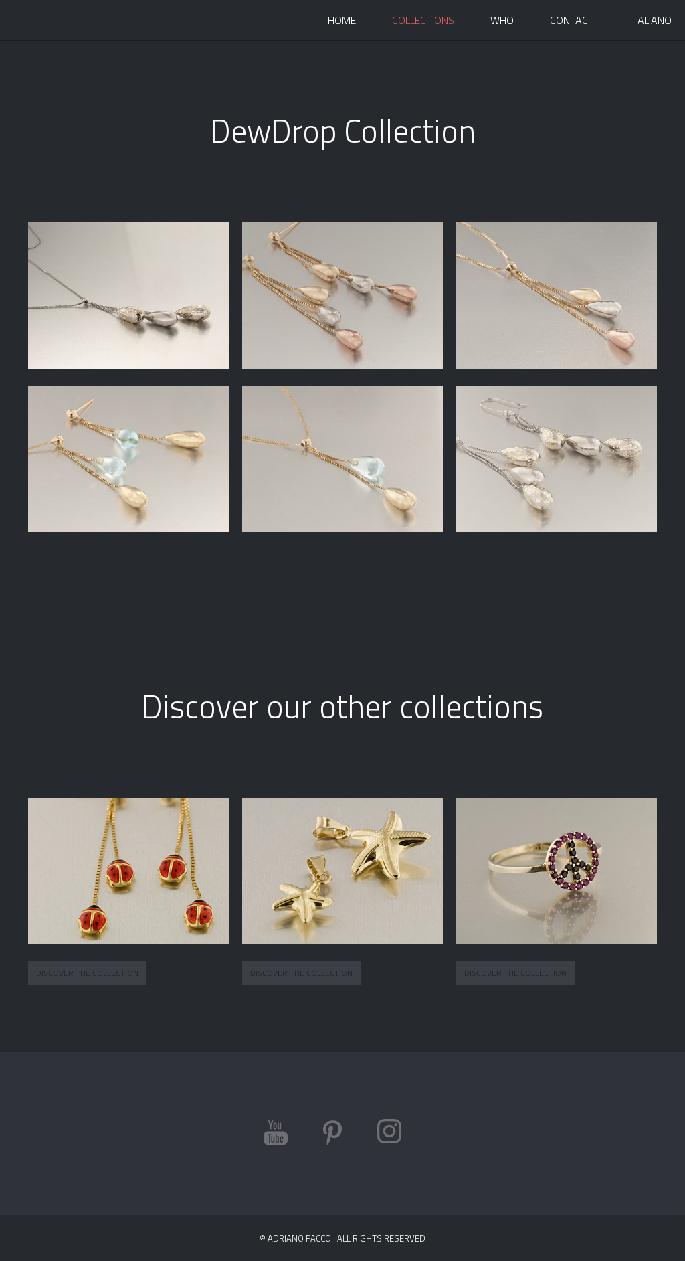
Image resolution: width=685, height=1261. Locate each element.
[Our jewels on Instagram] (389, 1134)
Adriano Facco (63, 20)
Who (502, 20)
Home (342, 20)
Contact (572, 20)
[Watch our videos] (276, 1134)
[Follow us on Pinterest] (332, 1134)
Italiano (651, 20)
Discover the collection (87, 972)
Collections (423, 20)
